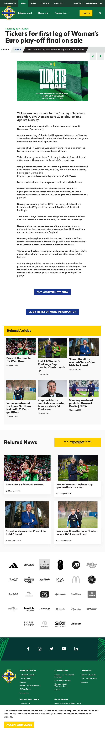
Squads (22, 682)
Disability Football (62, 680)
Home (5, 49)
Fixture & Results (88, 674)
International (25, 13)
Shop (33, 3)
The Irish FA (10, 3)
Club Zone (24, 692)
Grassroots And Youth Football (64, 675)
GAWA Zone (25, 689)
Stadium (44, 3)
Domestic (43, 13)
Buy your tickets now (52, 292)
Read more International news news (77, 442)
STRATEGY (59, 3)
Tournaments (25, 678)
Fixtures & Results (27, 674)
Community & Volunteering (60, 685)
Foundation (61, 13)
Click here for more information (52, 311)
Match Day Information (30, 685)
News (23, 3)
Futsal (57, 689)
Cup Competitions (89, 678)
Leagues (84, 682)
